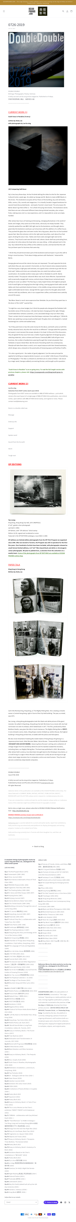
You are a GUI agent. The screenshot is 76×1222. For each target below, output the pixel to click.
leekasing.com (13, 823)
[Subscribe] (36, 1202)
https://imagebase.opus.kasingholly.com (51, 971)
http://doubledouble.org (20, 811)
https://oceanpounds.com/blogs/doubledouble (24, 817)
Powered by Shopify (43, 1217)
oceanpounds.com (47, 783)
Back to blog (39, 846)
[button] (4, 11)
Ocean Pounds (35, 1217)
